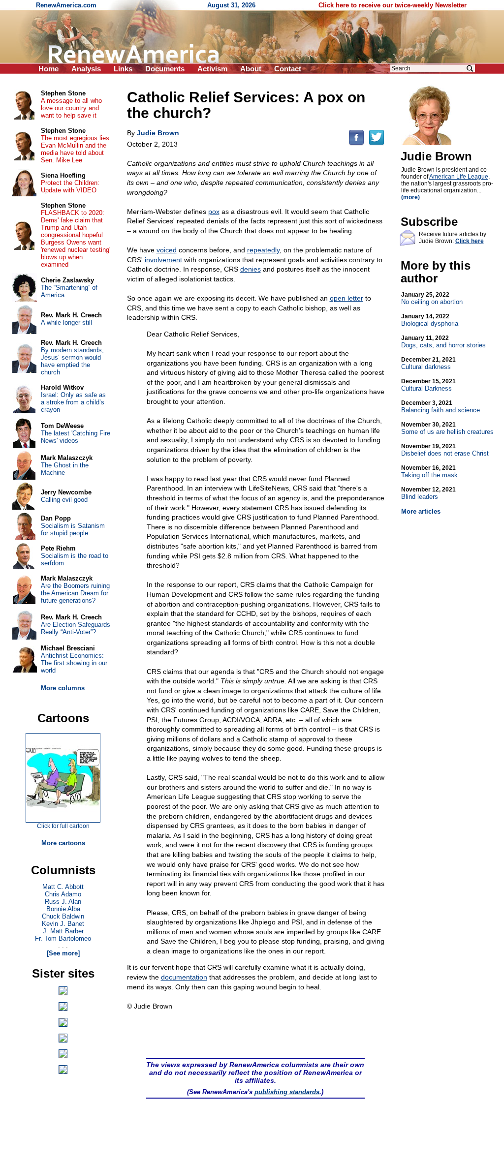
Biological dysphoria (429, 320)
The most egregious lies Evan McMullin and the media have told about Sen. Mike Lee (75, 149)
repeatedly (263, 250)
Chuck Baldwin (63, 916)
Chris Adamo (63, 894)
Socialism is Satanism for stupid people (73, 529)
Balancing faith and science (440, 406)
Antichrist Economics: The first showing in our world (74, 663)
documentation (184, 977)
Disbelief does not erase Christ (445, 450)
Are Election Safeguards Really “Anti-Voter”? (75, 628)
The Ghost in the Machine (65, 468)
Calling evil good (64, 499)
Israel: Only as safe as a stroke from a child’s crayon (73, 402)
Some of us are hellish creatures (447, 428)
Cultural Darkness (428, 385)
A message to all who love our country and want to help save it (71, 108)
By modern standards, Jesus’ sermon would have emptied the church (72, 361)
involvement (163, 260)
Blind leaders (428, 493)
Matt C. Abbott (63, 886)
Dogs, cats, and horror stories (443, 342)
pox (214, 211)
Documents (165, 68)
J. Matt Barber (63, 931)
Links (123, 68)
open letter (346, 298)
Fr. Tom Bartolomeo (63, 938)
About (250, 68)
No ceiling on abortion (432, 298)
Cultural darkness (428, 363)
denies (250, 269)
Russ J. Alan (63, 901)
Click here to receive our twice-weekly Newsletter (392, 5)
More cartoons (63, 843)
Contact (287, 68)
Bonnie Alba (63, 909)
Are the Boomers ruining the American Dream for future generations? (75, 593)
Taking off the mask (429, 471)
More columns (63, 688)
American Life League (458, 176)
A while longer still (66, 322)
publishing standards (286, 1092)
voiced (167, 250)
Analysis (86, 68)
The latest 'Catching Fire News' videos (75, 436)
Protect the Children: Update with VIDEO (70, 186)
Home (48, 68)
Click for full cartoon (63, 826)
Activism (212, 68)
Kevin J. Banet (63, 923)
